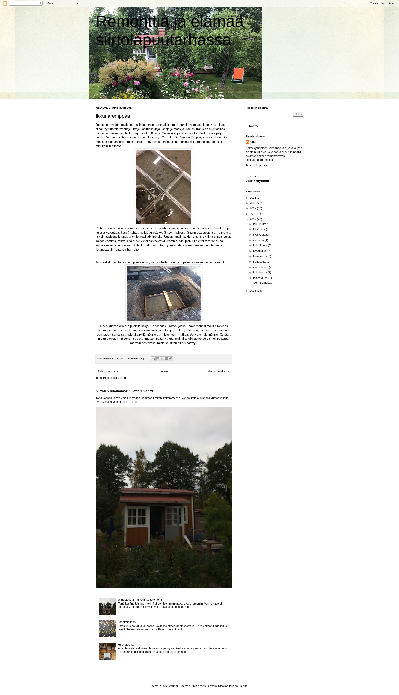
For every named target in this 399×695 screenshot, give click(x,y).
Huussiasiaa (126, 644)
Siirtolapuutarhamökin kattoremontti (124, 391)
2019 (253, 208)
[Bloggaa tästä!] (157, 358)
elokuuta (259, 240)
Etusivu (163, 371)
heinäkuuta (260, 245)
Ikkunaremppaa (113, 116)
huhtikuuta (260, 261)
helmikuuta (260, 272)
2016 (253, 290)
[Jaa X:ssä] (162, 358)
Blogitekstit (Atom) (114, 378)
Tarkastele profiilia (257, 165)
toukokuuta (260, 256)
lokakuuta (259, 229)
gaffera (212, 686)
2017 (253, 219)
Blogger (243, 686)
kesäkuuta (260, 251)
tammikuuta (260, 278)
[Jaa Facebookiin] (166, 358)
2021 (253, 197)
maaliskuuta (261, 267)
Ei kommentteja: (137, 358)
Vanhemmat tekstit (219, 371)
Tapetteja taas (127, 622)
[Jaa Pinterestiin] (171, 358)
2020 (253, 203)
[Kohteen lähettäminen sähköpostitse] (153, 358)
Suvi (253, 142)
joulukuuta (260, 224)
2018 (253, 214)
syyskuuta (259, 234)
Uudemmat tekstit (107, 371)
